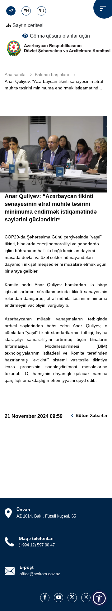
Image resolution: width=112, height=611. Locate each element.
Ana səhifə (15, 74)
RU (41, 11)
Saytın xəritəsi (27, 25)
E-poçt (27, 567)
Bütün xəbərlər (91, 415)
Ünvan (23, 509)
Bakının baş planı (52, 74)
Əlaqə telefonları (36, 538)
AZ (11, 11)
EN (26, 11)
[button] (99, 598)
